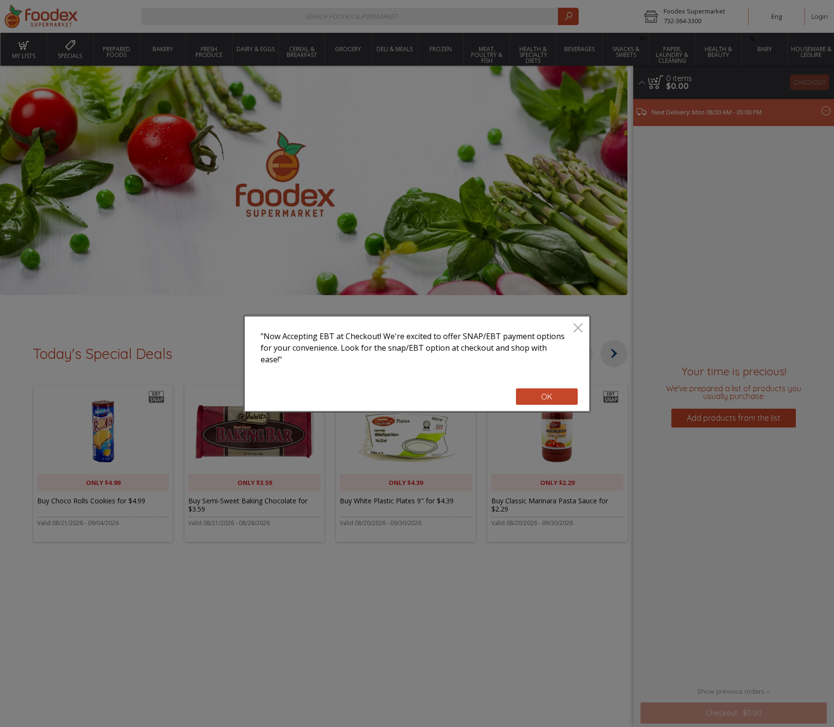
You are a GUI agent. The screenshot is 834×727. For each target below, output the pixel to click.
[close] (578, 329)
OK (546, 396)
